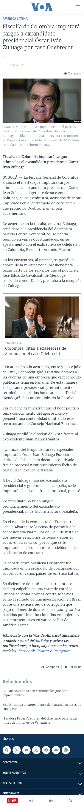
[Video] (50, 800)
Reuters (8, 57)
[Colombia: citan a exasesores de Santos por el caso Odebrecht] (42, 317)
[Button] (72, 73)
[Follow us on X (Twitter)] (16, 750)
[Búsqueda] (70, 800)
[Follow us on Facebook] (7, 750)
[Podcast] (46, 750)
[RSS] (36, 750)
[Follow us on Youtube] (26, 750)
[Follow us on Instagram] (66, 750)
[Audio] (31, 800)
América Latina (15, 19)
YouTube (41, 640)
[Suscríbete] (56, 750)
